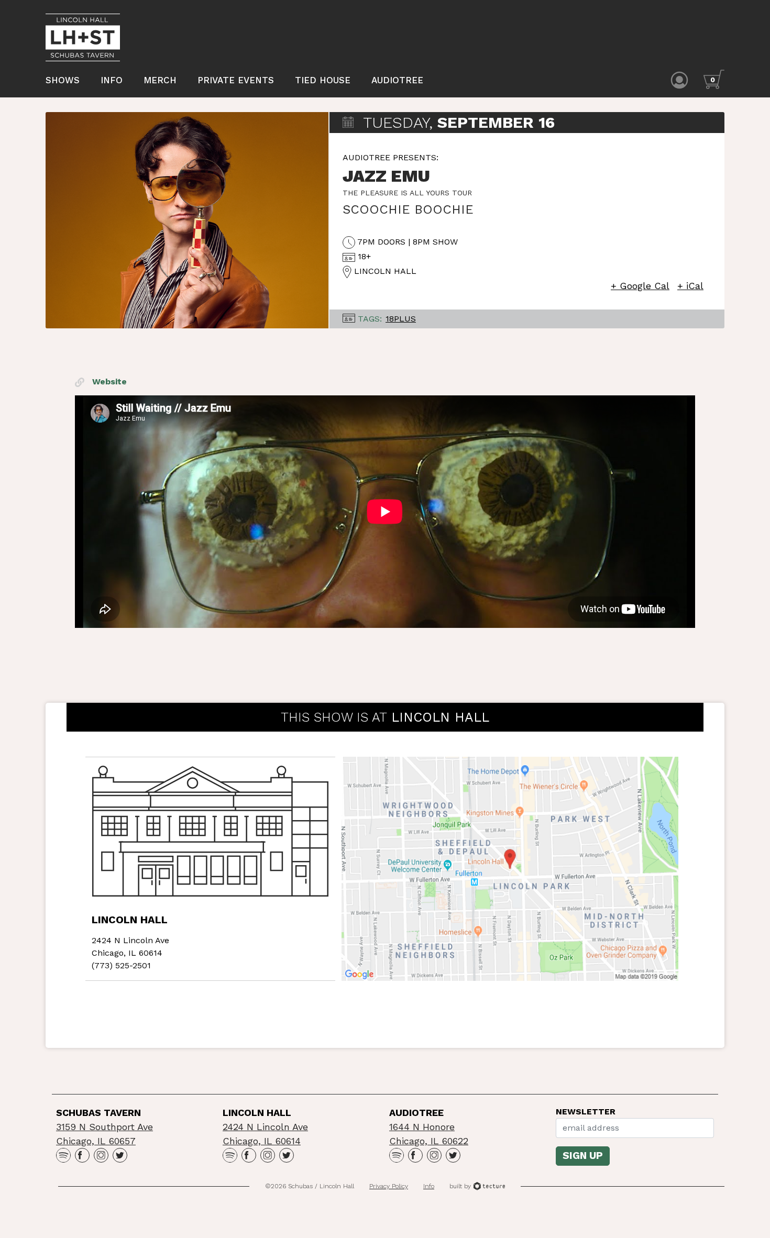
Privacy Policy (388, 1186)
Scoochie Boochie (408, 209)
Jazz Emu (386, 176)
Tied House (322, 80)
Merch (160, 80)
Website (108, 381)
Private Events (235, 80)
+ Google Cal (640, 285)
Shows (63, 80)
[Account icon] (679, 79)
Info (112, 80)
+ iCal (690, 285)
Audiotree (397, 80)
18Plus (401, 319)
